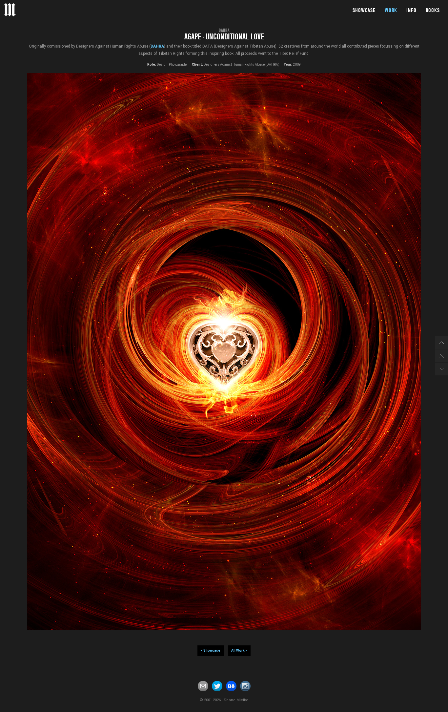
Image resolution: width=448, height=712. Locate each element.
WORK (391, 10)
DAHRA (157, 46)
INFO (411, 10)
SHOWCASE (364, 10)
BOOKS (433, 10)
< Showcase (210, 650)
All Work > (239, 650)
